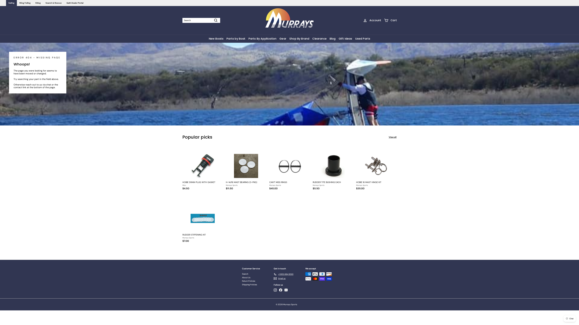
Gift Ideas (345, 38)
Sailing (11, 3)
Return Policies (248, 281)
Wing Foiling (25, 3)
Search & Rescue (54, 3)
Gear (282, 38)
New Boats (216, 38)
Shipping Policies (249, 284)
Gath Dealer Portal (74, 3)
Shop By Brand (299, 38)
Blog (333, 38)
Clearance (319, 38)
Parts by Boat (235, 38)
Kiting (38, 3)
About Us (246, 277)
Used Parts (362, 38)
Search (245, 274)
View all (393, 137)
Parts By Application (262, 38)
